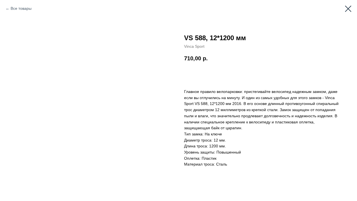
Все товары (21, 8)
